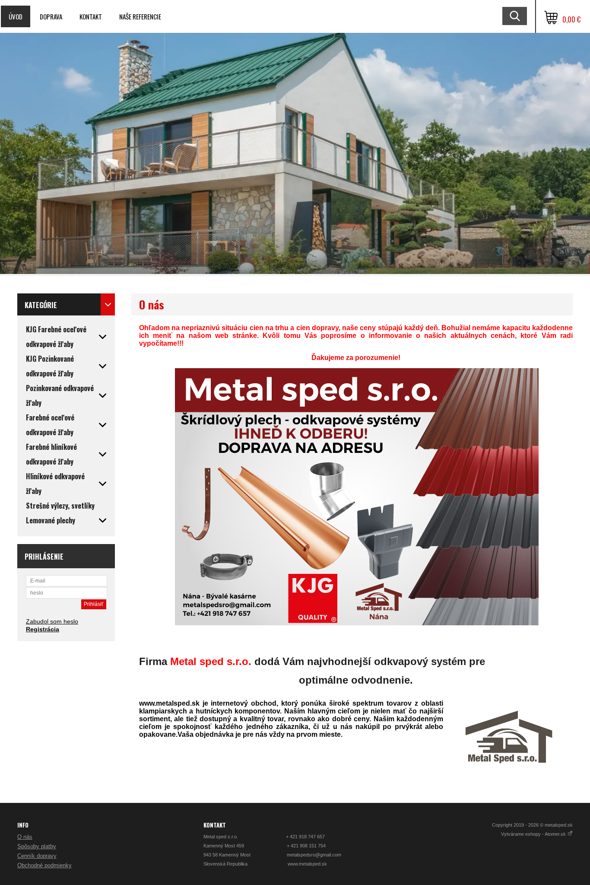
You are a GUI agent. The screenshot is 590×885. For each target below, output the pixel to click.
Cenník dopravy (37, 856)
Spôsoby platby (36, 846)
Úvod (15, 16)
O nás (24, 837)
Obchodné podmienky (44, 865)
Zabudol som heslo (52, 621)
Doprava (51, 16)
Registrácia (42, 629)
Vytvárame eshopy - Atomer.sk (534, 834)
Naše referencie (140, 16)
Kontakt (90, 16)
